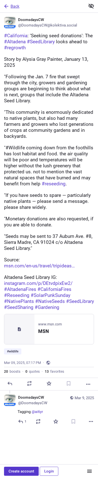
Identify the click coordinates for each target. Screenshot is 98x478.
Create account (21, 471)
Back (15, 6)
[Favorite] (49, 383)
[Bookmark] (69, 383)
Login (49, 471)
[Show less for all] (91, 6)
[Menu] (89, 471)
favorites (54, 371)
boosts (12, 371)
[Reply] (10, 383)
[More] (88, 384)
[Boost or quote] (29, 383)
